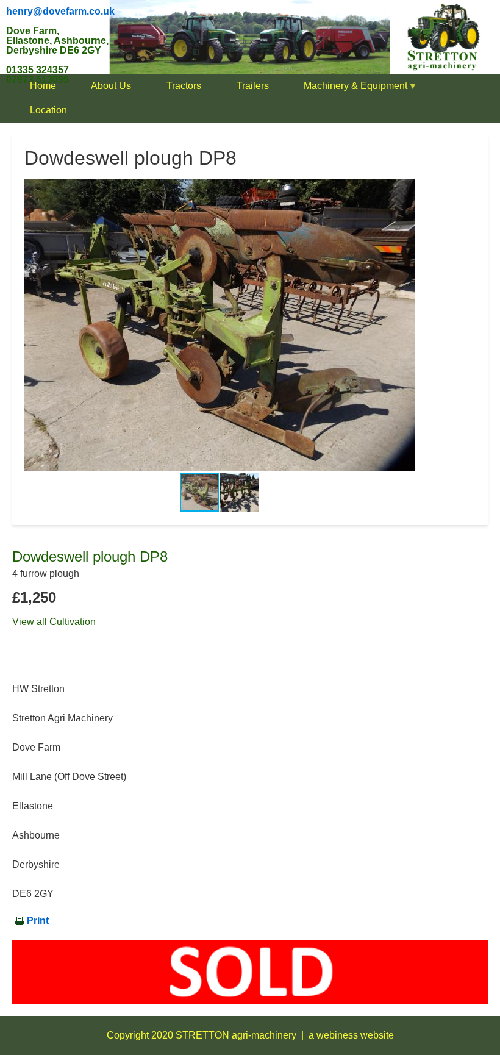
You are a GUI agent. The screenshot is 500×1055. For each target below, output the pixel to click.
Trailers (253, 85)
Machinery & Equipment (346, 89)
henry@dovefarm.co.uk (60, 11)
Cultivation (72, 622)
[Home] (250, 36)
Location (48, 110)
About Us (111, 85)
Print (38, 920)
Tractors (183, 85)
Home (43, 85)
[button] (403, 325)
